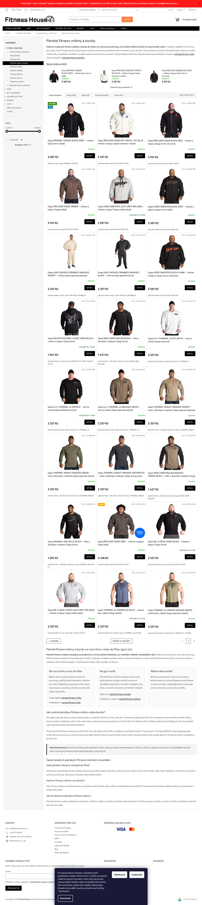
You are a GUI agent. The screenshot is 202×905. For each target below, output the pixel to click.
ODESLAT (128, 478)
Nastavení (65, 898)
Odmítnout (119, 874)
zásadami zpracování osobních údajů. (127, 471)
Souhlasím (136, 874)
